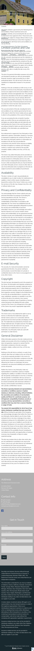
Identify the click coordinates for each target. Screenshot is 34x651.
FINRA (20, 575)
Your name (10, 526)
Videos (3, 30)
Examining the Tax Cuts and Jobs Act (13, 50)
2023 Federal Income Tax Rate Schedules (14, 46)
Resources (4, 38)
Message (9, 545)
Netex (11, 66)
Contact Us (4, 70)
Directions (4, 54)
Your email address (12, 532)
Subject (9, 538)
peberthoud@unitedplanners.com (11, 504)
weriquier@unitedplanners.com (10, 506)
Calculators (22, 54)
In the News (5, 42)
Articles (3, 34)
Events (3, 58)
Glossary (13, 54)
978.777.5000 (6, 500)
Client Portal (5, 62)
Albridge (4, 66)
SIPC (23, 575)
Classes (3, 26)
